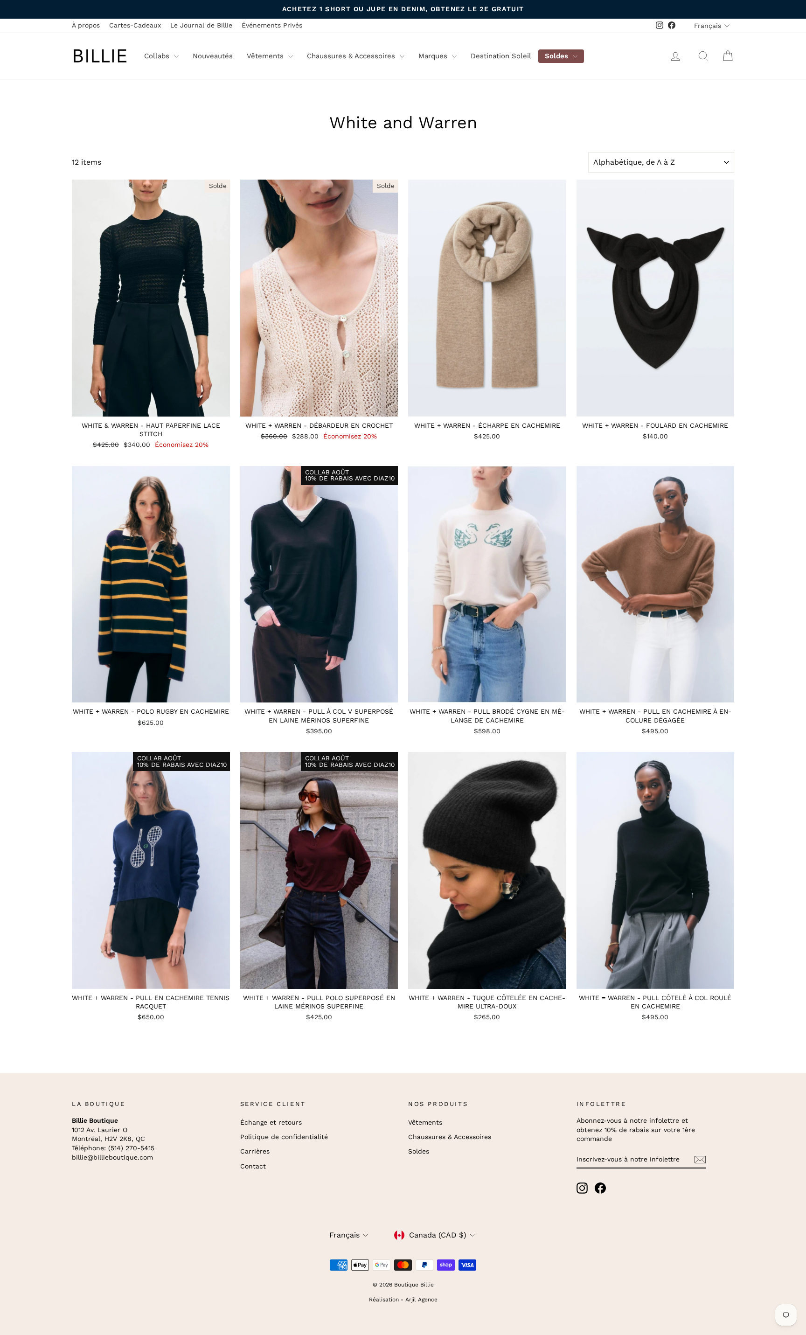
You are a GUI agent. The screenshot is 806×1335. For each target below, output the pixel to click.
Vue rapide (150, 406)
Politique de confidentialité (284, 1136)
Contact (253, 1166)
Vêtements (266, 56)
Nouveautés (213, 56)
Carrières (255, 1151)
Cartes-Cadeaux (135, 25)
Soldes (557, 56)
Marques (434, 56)
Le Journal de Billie (201, 25)
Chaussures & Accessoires (352, 56)
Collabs (158, 56)
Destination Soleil (501, 56)
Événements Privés (272, 25)
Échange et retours (271, 1122)
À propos (86, 25)
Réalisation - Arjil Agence (403, 1299)
